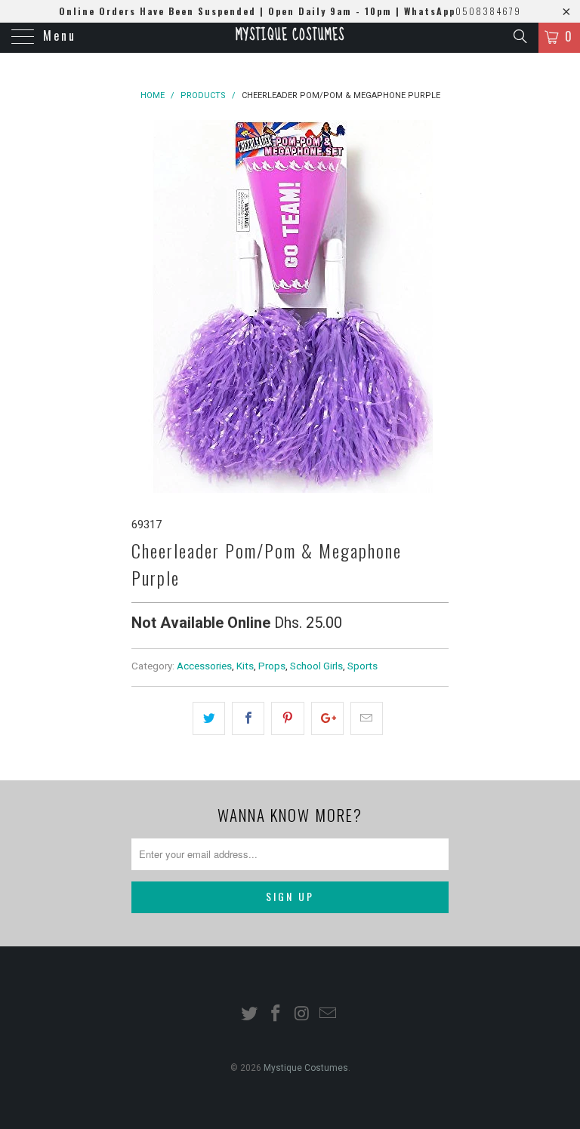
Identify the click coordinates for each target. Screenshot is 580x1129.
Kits (245, 666)
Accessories (204, 666)
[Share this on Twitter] (209, 718)
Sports (362, 666)
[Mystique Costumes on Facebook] (276, 1015)
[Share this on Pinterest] (287, 718)
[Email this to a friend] (366, 718)
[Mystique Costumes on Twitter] (250, 1015)
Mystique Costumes (290, 35)
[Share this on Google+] (327, 718)
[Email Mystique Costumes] (328, 1015)
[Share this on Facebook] (248, 718)
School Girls (316, 666)
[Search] (519, 36)
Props (271, 666)
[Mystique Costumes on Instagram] (303, 1015)
